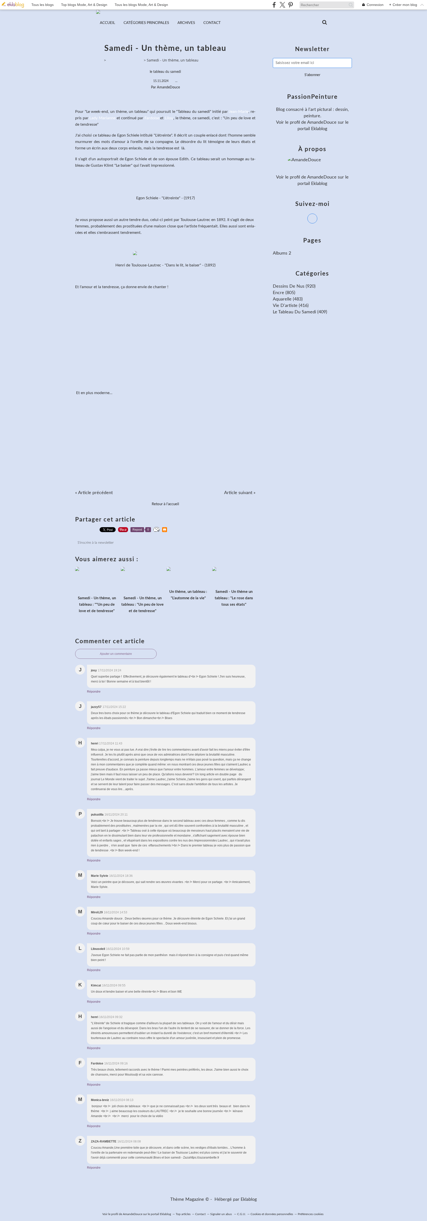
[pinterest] (290, 5)
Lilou (169, 118)
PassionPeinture (89, 60)
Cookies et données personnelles (272, 1214)
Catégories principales (146, 23)
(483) (288, 299)
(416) (291, 305)
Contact (212, 23)
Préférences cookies (310, 1214)
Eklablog (249, 1199)
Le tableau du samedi (125, 60)
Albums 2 (282, 253)
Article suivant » (240, 493)
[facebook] (274, 5)
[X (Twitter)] (282, 5)
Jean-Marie (238, 112)
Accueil (107, 23)
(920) (294, 286)
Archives (186, 23)
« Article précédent (94, 493)
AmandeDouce (322, 122)
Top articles (183, 1214)
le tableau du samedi (165, 72)
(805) (284, 293)
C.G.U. (241, 1214)
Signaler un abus (221, 1214)
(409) (300, 312)
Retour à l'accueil (165, 504)
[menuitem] (107, 23)
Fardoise (152, 118)
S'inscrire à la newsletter (96, 542)
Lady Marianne (102, 118)
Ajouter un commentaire (116, 654)
